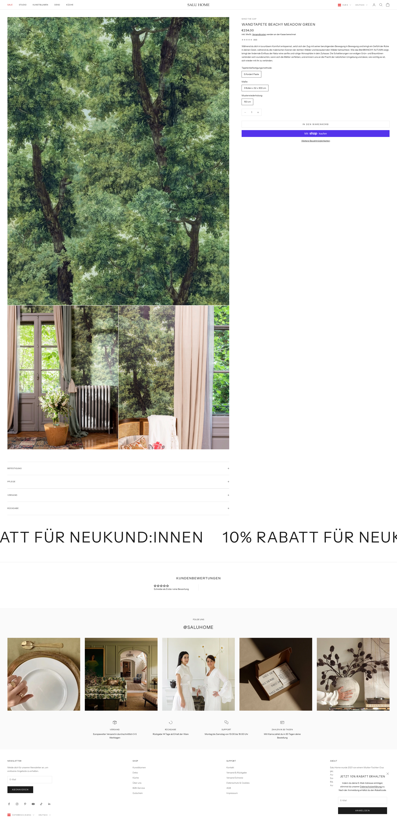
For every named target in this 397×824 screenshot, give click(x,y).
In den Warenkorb (316, 124)
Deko (57, 5)
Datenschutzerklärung (371, 786)
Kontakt (230, 767)
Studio (23, 5)
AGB (228, 788)
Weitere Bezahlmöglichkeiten (315, 140)
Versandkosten (259, 34)
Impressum (232, 793)
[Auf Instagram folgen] (17, 804)
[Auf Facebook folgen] (9, 804)
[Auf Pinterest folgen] (25, 804)
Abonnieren (20, 789)
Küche (70, 5)
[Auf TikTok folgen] (41, 804)
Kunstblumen (40, 5)
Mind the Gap (249, 19)
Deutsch (359, 5)
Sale (10, 5)
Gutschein (138, 793)
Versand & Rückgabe (236, 772)
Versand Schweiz (234, 777)
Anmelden (362, 810)
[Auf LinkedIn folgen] (49, 804)
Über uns (137, 782)
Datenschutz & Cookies (238, 782)
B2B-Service (139, 788)
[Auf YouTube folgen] (33, 804)
